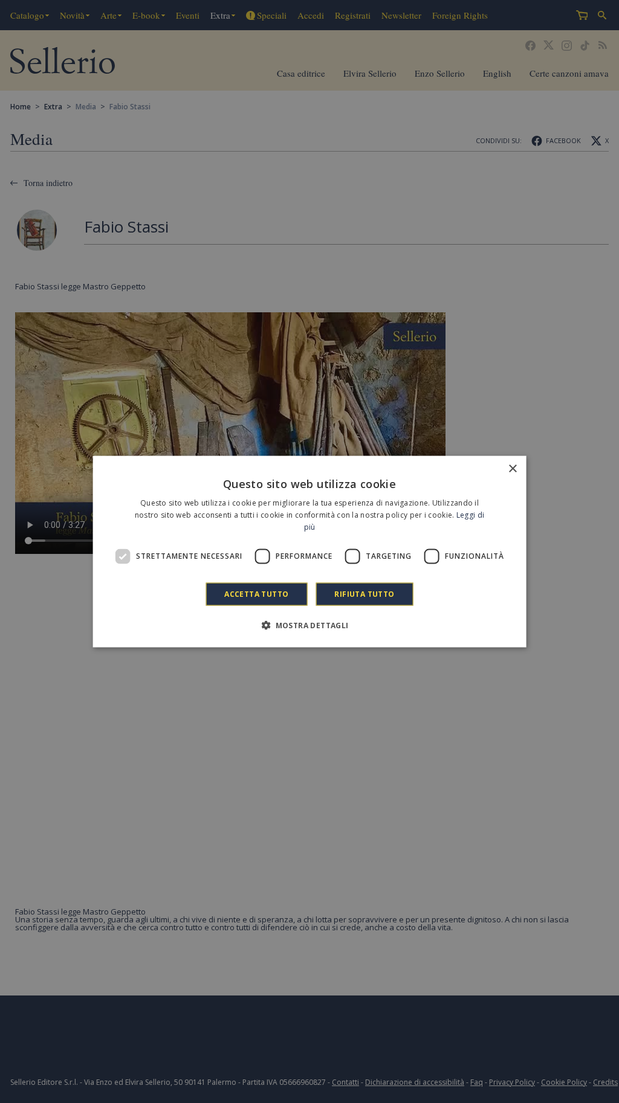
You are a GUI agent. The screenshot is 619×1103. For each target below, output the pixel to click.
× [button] (512, 469)
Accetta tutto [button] (256, 593)
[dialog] (310, 552)
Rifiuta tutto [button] (364, 593)
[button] (309, 624)
